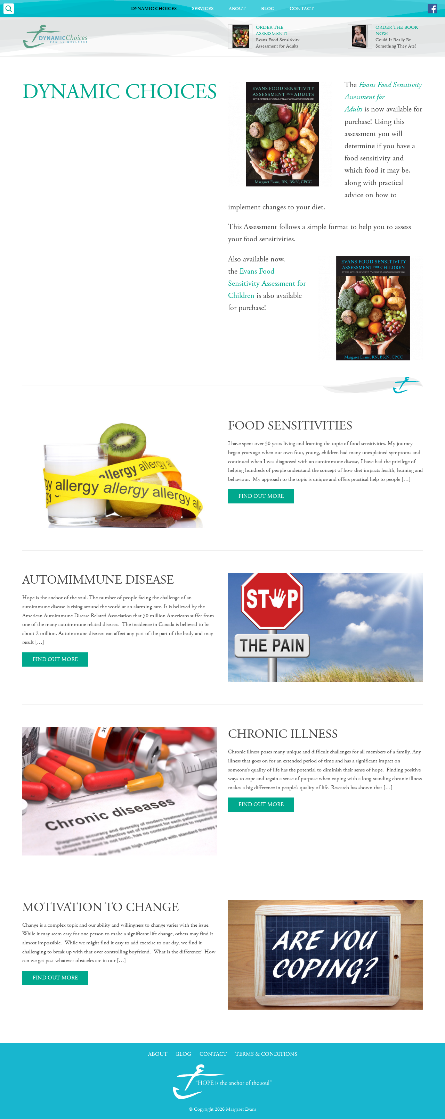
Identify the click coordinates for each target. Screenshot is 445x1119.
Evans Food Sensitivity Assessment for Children (267, 284)
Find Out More (261, 496)
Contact (302, 9)
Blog (267, 9)
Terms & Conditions (266, 1054)
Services (202, 9)
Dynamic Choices (154, 9)
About (237, 9)
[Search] (8, 8)
